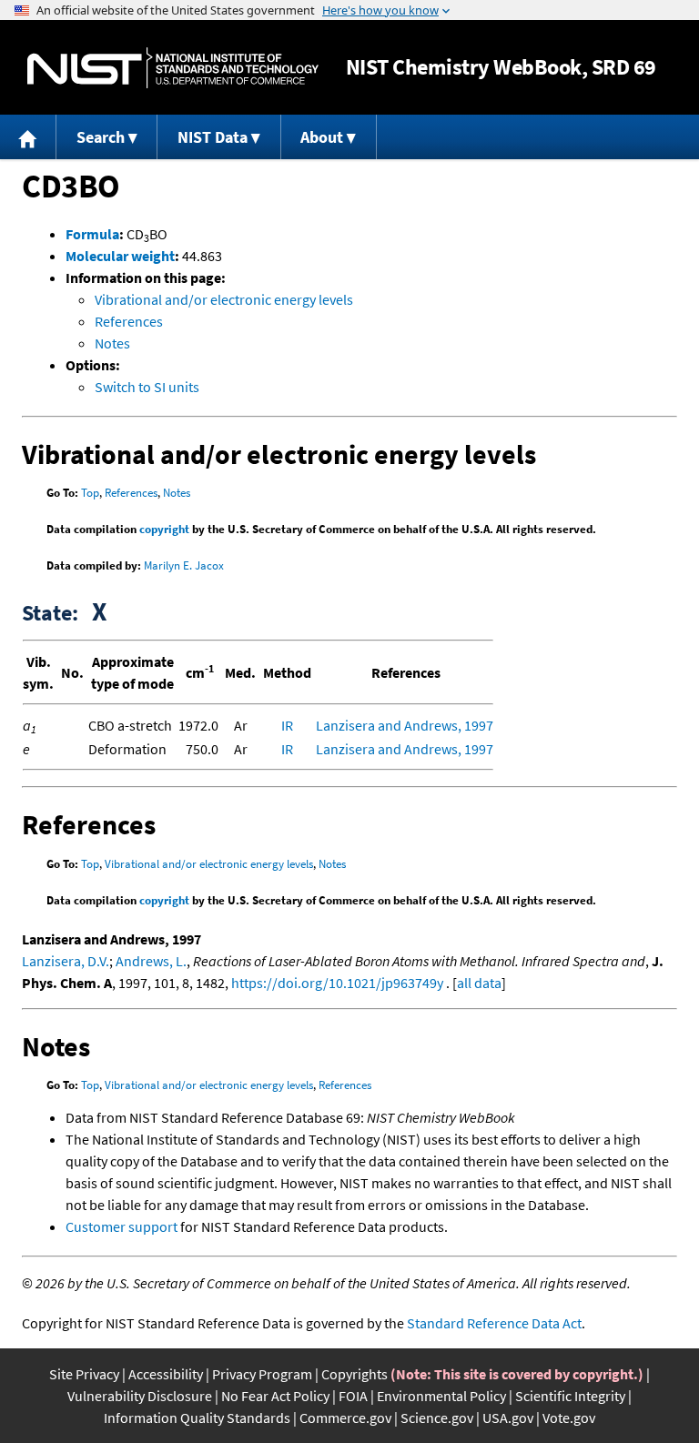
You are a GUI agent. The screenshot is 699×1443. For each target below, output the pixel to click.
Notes (112, 343)
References (129, 321)
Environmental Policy (441, 1396)
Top (90, 492)
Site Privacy (84, 1374)
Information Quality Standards (197, 1417)
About (321, 136)
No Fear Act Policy (275, 1396)
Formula (92, 234)
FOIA (353, 1396)
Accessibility (165, 1374)
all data (479, 983)
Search (100, 136)
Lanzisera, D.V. (65, 961)
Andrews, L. (151, 961)
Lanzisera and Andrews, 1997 (404, 725)
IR (287, 725)
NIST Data (212, 136)
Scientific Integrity (570, 1396)
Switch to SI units (147, 387)
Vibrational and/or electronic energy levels (224, 299)
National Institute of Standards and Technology (173, 67)
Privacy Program (262, 1374)
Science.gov (436, 1417)
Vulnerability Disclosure (139, 1396)
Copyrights (354, 1374)
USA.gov (507, 1417)
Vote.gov (568, 1417)
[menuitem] (28, 137)
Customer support (121, 1226)
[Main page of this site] (28, 137)
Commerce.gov (345, 1417)
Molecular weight (120, 256)
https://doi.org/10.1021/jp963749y (337, 983)
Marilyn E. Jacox (184, 565)
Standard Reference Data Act (494, 1323)
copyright (164, 529)
